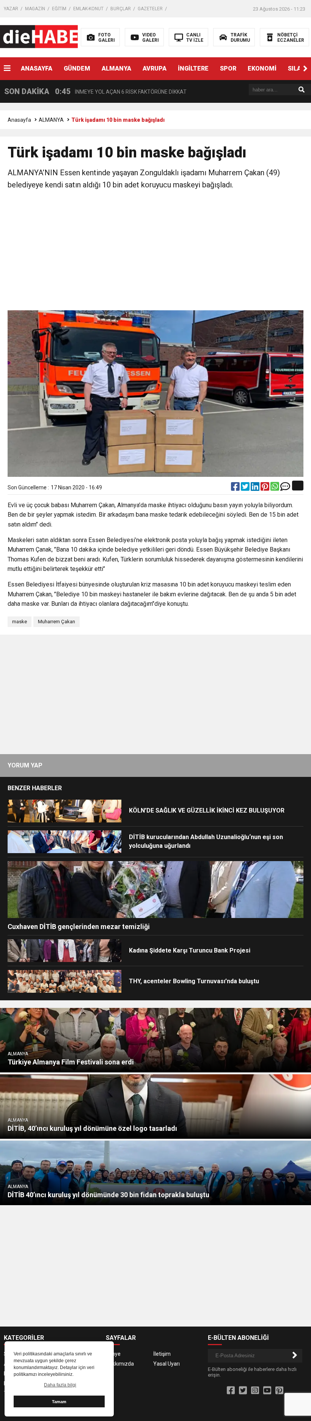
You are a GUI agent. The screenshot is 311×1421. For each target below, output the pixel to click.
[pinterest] (265, 488)
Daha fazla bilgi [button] (60, 1385)
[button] (305, 68)
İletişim (162, 1354)
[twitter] (246, 488)
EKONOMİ (262, 68)
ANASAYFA (36, 68)
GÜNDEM (77, 68)
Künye (113, 1354)
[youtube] (267, 1390)
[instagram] (255, 1390)
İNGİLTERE (193, 68)
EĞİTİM (59, 8)
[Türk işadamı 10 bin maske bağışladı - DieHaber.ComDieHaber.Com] (48, 37)
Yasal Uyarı (166, 1364)
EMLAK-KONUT (88, 8)
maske (19, 621)
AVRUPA (154, 68)
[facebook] (236, 488)
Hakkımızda (120, 1364)
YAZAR (11, 8)
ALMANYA (116, 68)
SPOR (228, 68)
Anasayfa (19, 120)
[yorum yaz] (285, 488)
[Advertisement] (155, 251)
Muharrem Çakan (56, 621)
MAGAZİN (35, 8)
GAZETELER (150, 8)
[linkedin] (256, 488)
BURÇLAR (120, 8)
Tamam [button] (59, 1401)
